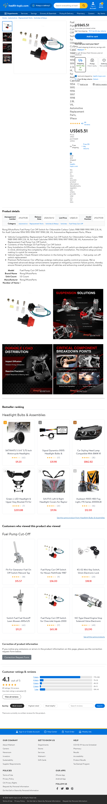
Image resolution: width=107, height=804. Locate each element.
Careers (91, 13)
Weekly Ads (86, 732)
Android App (61, 779)
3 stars (35, 683)
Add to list (84, 84)
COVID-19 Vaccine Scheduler (85, 745)
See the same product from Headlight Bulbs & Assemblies (81, 517)
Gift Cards (42, 760)
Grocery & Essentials (48, 13)
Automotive (12, 18)
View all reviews (11, 696)
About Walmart (9, 745)
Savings (34, 13)
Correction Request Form (16, 657)
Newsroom (7, 752)
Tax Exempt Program (81, 764)
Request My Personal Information (16, 786)
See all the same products (94, 636)
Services (24, 13)
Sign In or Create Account (29, 732)
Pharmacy (81, 13)
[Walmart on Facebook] (57, 788)
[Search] (84, 5)
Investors (6, 756)
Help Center (52, 732)
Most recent (17, 705)
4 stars (35, 680)
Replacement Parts (25, 18)
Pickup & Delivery (66, 13)
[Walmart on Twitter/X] (62, 788)
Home (4, 18)
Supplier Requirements (12, 764)
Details (95, 79)
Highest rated (33, 705)
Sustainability (8, 760)
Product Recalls (79, 760)
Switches (64, 223)
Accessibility (78, 756)
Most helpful (50, 705)
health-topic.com (74, 165)
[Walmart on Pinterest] (72, 788)
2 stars (35, 686)
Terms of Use (8, 775)
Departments (12, 13)
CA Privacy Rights (10, 782)
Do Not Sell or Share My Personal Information (21, 790)
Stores (40, 748)
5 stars (35, 677)
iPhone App (60, 775)
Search (100, 705)
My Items (101, 13)
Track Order (69, 732)
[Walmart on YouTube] (67, 788)
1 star (36, 689)
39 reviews (87, 123)
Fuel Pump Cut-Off (76, 223)
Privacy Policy (8, 779)
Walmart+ (42, 756)
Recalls (76, 752)
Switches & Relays (40, 18)
